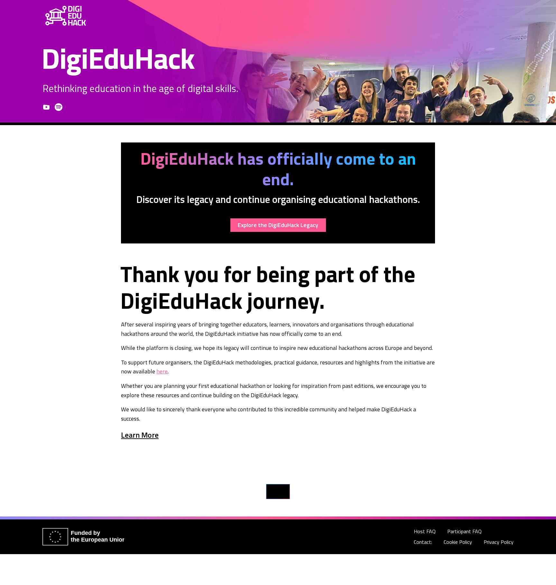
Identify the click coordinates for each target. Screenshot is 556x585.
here (162, 371)
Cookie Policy (458, 542)
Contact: (423, 542)
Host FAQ (425, 531)
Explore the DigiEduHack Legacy (278, 225)
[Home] (65, 16)
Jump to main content (530, 15)
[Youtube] (46, 107)
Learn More (140, 435)
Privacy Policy (499, 542)
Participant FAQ (464, 531)
